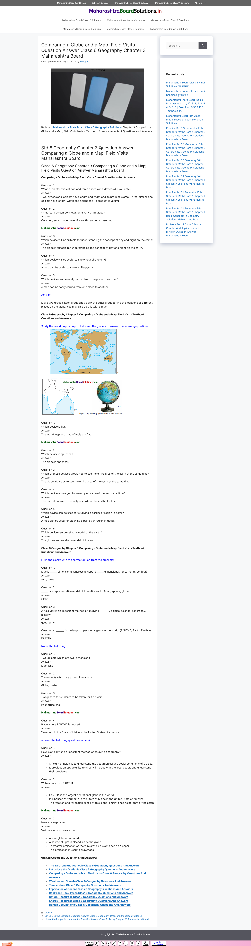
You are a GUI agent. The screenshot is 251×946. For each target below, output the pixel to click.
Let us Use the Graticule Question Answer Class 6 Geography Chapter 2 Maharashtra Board (93, 916)
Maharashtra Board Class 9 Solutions (126, 20)
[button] (125, 943)
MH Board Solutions (89, 943)
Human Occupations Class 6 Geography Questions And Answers (90, 904)
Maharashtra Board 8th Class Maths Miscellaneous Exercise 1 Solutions (184, 119)
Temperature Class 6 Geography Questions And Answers (85, 885)
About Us (199, 3)
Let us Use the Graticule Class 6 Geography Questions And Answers (92, 869)
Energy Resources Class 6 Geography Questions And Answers (88, 900)
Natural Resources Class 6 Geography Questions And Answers (88, 896)
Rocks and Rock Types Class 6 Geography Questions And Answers (91, 892)
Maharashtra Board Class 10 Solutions (81, 20)
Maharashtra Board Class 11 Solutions (172, 3)
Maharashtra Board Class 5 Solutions (169, 29)
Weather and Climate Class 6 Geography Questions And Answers (90, 881)
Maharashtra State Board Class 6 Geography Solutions (87, 127)
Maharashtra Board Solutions (135, 934)
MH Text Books (145, 943)
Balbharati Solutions (101, 3)
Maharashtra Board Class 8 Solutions (170, 20)
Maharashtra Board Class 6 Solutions (126, 29)
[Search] (203, 45)
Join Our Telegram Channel (158, 943)
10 (125, 943)
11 (132, 943)
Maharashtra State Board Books (71, 3)
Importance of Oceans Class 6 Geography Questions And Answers (91, 889)
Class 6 (49, 912)
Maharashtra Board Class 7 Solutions (82, 29)
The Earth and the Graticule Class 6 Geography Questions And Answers (94, 865)
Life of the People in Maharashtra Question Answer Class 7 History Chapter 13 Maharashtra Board (97, 919)
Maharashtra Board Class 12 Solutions (132, 3)
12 (138, 943)
